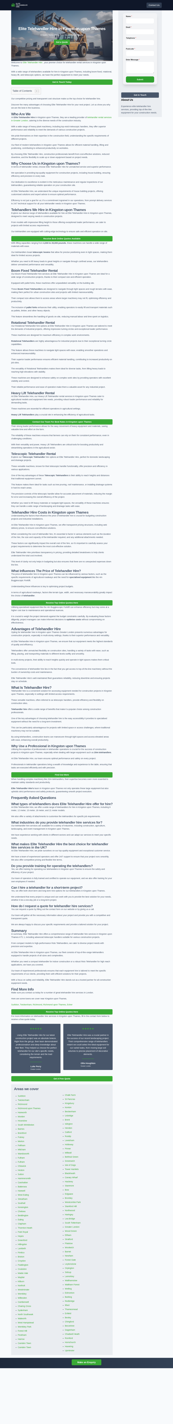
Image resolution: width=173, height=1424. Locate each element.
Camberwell (23, 1302)
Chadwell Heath (72, 1334)
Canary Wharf (71, 1177)
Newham (69, 1256)
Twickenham (26, 1004)
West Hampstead (26, 1322)
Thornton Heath (25, 1228)
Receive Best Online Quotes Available (61, 238)
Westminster (23, 1289)
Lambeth (22, 1248)
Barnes (21, 1129)
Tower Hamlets (72, 1169)
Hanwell (21, 1191)
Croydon (22, 1261)
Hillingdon (22, 1244)
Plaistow (69, 1243)
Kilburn (21, 1281)
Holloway (69, 1144)
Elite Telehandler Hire (32, 62)
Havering (69, 1346)
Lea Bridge (70, 1218)
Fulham (21, 1158)
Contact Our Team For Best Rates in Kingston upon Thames (62, 422)
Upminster (69, 1350)
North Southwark (25, 1314)
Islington (68, 1124)
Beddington (23, 1215)
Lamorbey (69, 1276)
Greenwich (70, 1161)
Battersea (22, 1186)
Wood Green (71, 1231)
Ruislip (68, 1136)
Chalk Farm (70, 1095)
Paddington (23, 1265)
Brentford (22, 1133)
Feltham (21, 1145)
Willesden (22, 1298)
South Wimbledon (26, 1125)
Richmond (37, 1004)
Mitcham (22, 1149)
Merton (21, 1141)
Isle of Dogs (70, 1165)
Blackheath (70, 1173)
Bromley (68, 1198)
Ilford (67, 1305)
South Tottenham (72, 1223)
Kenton (68, 1107)
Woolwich (69, 1247)
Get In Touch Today (62, 82)
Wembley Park (24, 1327)
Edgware (69, 1194)
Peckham (22, 1335)
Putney (21, 1137)
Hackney (69, 1181)
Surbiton (15, 1004)
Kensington (23, 1207)
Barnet (68, 1251)
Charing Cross (24, 1306)
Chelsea (21, 1211)
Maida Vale (23, 1273)
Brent (67, 1120)
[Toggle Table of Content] (35, 91)
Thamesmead (71, 1309)
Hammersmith (24, 1178)
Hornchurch (70, 1342)
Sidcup (68, 1272)
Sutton (21, 1174)
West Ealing (23, 1195)
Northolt (21, 1285)
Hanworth (22, 1112)
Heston (21, 1170)
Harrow (21, 1339)
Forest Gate (70, 1260)
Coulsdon (22, 1269)
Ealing (21, 1219)
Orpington (69, 1268)
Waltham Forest (72, 1284)
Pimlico (21, 1252)
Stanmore (69, 1186)
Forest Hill (22, 1331)
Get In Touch (140, 95)
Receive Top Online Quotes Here (62, 603)
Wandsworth (23, 1154)
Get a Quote (62, 42)
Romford (69, 1338)
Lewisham (69, 1140)
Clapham (22, 1224)
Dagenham (70, 1330)
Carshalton (23, 1182)
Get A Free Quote (62, 1079)
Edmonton (69, 1293)
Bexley (68, 1317)
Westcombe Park (73, 1202)
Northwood (70, 1210)
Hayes (21, 1236)
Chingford (69, 1322)
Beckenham (70, 1111)
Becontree (69, 1326)
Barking (68, 1297)
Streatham (22, 1199)
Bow (67, 1190)
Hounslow (22, 1121)
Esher (69, 1004)
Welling (68, 1289)
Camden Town (24, 1343)
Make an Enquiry (86, 1362)
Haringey (69, 1214)
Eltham (68, 1235)
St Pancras (70, 1099)
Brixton (21, 1257)
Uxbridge (69, 1115)
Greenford (22, 1240)
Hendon (68, 1128)
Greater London (72, 1227)
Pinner (68, 1148)
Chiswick (22, 1166)
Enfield (68, 1313)
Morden (21, 1116)
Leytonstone (70, 1264)
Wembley (22, 1294)
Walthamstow (71, 1280)
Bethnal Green (71, 1157)
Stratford (69, 1239)
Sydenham (23, 1310)
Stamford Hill (71, 1206)
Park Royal (23, 1232)
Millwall (68, 1153)
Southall (21, 1203)
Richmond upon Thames (54, 1004)
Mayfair (21, 1277)
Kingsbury (69, 1103)
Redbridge (69, 1301)
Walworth (22, 1318)
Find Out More (62, 775)
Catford (68, 1132)
